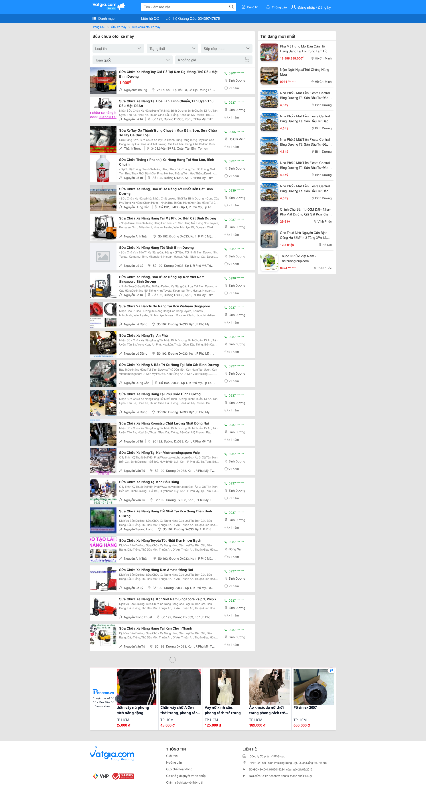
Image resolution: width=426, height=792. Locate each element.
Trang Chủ (99, 27)
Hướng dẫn (174, 762)
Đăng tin (252, 7)
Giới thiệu (172, 755)
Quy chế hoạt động (179, 769)
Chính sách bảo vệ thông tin (185, 782)
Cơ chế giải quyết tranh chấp (186, 775)
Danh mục (105, 18)
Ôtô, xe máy (118, 27)
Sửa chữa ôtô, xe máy (146, 27)
